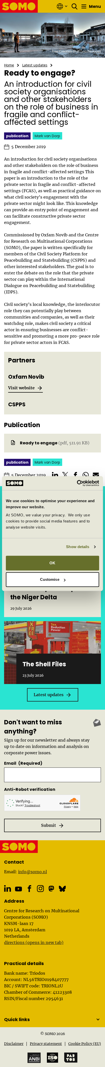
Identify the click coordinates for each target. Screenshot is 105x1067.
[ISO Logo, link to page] (52, 1058)
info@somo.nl (32, 871)
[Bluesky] (62, 888)
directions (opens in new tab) (33, 942)
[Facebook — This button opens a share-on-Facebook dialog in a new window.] (75, 475)
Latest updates (34, 65)
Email (23, 763)
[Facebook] (29, 888)
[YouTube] (18, 889)
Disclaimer (13, 1043)
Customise (49, 579)
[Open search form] (75, 6)
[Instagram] (40, 888)
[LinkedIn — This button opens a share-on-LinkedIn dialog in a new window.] (55, 475)
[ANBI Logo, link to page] (34, 1058)
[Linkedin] (7, 888)
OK (52, 563)
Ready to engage (38, 443)
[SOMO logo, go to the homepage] (19, 6)
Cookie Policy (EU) (84, 1043)
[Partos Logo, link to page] (70, 1058)
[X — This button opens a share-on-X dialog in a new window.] (65, 475)
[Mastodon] (51, 888)
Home (9, 65)
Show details (77, 547)
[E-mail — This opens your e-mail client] (96, 475)
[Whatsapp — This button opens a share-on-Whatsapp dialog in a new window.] (86, 475)
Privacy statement (46, 1043)
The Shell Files (44, 664)
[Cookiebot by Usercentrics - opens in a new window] (77, 483)
